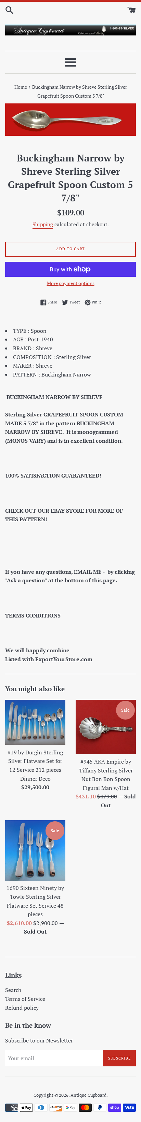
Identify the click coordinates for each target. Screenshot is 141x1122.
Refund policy (22, 1007)
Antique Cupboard (88, 1095)
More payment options (70, 283)
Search (13, 990)
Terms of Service (25, 999)
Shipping (43, 224)
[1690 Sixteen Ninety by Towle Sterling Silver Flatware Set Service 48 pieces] (35, 850)
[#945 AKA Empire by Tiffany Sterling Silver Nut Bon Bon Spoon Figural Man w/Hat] (106, 727)
